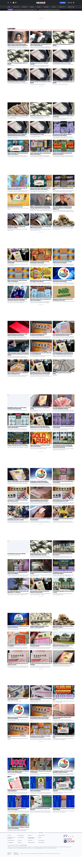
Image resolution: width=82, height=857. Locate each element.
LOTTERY (11, 29)
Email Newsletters (21, 835)
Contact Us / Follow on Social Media (11, 838)
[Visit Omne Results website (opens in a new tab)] (69, 841)
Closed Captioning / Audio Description (31, 838)
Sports (54, 7)
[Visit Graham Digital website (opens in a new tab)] (16, 853)
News (9, 7)
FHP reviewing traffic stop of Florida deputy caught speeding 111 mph (25, 9)
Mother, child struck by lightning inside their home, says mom (49, 9)
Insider (32, 7)
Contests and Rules (41, 835)
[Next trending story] (73, 9)
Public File (39, 837)
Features (46, 7)
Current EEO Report (11, 840)
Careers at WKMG (21, 837)
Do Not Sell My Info (41, 840)
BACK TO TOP (41, 832)
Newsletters (71, 7)
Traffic (39, 7)
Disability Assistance (31, 842)
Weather (24, 7)
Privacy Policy (30, 840)
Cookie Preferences (41, 842)
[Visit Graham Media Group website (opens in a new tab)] (10, 853)
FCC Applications (10, 842)
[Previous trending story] (71, 9)
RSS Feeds (29, 835)
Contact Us (62, 7)
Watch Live (16, 7)
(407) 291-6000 (24, 845)
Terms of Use (20, 840)
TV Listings (9, 835)
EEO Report (20, 842)
